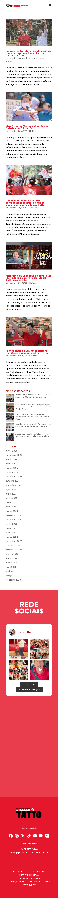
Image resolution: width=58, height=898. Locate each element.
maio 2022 (11, 528)
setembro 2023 (14, 485)
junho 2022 (11, 524)
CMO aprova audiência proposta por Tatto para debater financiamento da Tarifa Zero (33, 406)
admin (13, 58)
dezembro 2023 (14, 472)
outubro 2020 (13, 545)
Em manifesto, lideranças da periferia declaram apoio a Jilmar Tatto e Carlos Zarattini (28, 53)
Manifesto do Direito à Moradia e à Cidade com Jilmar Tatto (27, 127)
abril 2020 (11, 571)
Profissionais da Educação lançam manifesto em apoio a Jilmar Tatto (27, 351)
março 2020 (12, 575)
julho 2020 (11, 558)
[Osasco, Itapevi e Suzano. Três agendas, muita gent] (18, 649)
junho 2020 (12, 562)
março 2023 (12, 511)
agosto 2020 (12, 554)
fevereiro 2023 (13, 515)
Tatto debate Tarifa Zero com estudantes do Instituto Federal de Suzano (32, 416)
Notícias (10, 61)
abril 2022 (11, 532)
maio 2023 (11, 502)
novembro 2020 (14, 541)
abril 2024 (11, 463)
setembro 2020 (14, 550)
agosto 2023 (12, 489)
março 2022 (12, 537)
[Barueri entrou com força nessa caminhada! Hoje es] (18, 670)
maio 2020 (11, 567)
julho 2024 (11, 459)
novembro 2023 (14, 476)
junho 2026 (11, 451)
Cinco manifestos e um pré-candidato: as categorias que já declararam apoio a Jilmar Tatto (25, 202)
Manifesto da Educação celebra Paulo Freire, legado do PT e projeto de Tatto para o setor (28, 278)
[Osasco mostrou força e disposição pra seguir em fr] (39, 649)
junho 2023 (11, 498)
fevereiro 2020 (13, 580)
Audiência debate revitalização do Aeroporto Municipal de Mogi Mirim (32, 435)
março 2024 (12, 468)
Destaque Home (35, 58)
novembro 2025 (14, 455)
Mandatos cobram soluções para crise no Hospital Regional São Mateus (33, 425)
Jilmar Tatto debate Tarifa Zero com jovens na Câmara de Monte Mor (32, 396)
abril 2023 (11, 506)
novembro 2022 (14, 519)
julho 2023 (11, 494)
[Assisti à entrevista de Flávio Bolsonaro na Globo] (39, 670)
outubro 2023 (13, 481)
